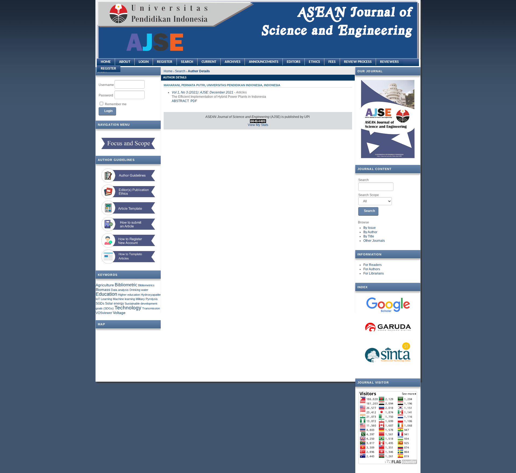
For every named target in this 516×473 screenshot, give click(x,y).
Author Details (199, 71)
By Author (370, 232)
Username (106, 85)
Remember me (116, 104)
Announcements (263, 62)
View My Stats (258, 125)
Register (165, 62)
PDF (194, 101)
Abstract (180, 101)
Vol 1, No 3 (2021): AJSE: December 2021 (202, 92)
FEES (332, 62)
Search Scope (368, 195)
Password (106, 95)
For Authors (371, 269)
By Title (368, 236)
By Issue (369, 228)
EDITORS (294, 62)
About (124, 62)
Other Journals (374, 241)
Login (144, 62)
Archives (233, 62)
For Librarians (373, 273)
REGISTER (108, 69)
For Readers (372, 265)
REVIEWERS (389, 62)
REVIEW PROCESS (358, 62)
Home (106, 62)
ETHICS (314, 62)
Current (209, 62)
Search (363, 180)
